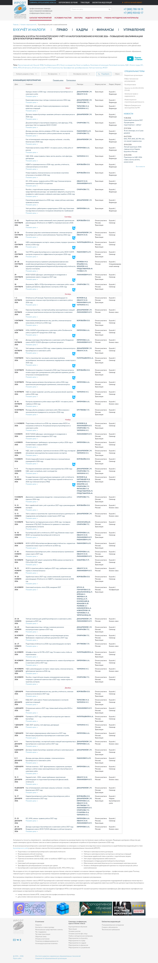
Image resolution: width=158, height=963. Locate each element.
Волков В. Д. (82, 298)
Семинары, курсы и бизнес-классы (42, 2)
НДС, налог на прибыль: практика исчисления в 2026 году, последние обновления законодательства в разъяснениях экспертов (50, 452)
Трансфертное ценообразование (75, 68)
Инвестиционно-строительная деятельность (134, 101)
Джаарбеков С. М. (84, 92)
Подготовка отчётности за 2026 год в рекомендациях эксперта (48, 644)
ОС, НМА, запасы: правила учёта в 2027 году (41, 818)
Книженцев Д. (83, 601)
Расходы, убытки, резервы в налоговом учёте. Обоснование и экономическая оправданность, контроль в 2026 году (47, 411)
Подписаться (71, 80)
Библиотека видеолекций (102, 2)
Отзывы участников (42, 939)
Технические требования (111, 929)
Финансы (105, 29)
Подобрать (105, 74)
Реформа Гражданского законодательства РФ (132, 106)
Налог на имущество (68, 65)
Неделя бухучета (93, 18)
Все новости (140, 166)
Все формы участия (80, 74)
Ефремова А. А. (83, 148)
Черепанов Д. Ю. (84, 615)
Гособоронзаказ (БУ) (52, 65)
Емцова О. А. (82, 264)
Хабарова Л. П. (83, 560)
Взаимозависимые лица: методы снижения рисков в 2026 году (48, 100)
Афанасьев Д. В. (84, 522)
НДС (127, 65)
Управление (134, 29)
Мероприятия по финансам (78, 945)
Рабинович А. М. (84, 131)
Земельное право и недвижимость (131, 95)
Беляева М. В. (82, 262)
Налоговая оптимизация (99, 65)
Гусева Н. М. (82, 271)
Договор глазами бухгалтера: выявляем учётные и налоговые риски (50, 750)
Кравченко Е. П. (83, 482)
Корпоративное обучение (68, 2)
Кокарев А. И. (82, 266)
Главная (15, 25)
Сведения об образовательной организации (51, 958)
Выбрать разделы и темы (25, 74)
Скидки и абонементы (110, 927)
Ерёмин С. (81, 594)
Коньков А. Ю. (83, 603)
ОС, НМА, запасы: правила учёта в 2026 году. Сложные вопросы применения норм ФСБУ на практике (48, 182)
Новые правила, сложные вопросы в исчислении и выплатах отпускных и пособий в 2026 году (47, 174)
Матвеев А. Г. (82, 606)
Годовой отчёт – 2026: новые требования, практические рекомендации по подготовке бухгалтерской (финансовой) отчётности (47, 779)
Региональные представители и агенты (49, 929)
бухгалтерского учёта (20, 848)
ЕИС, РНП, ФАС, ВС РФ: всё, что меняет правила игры (134, 140)
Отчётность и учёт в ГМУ (41, 68)
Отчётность (26, 68)
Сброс (117, 74)
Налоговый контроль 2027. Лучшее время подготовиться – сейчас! (133, 122)
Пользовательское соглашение (113, 925)
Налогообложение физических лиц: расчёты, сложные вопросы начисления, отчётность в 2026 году (48, 321)
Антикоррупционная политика (46, 943)
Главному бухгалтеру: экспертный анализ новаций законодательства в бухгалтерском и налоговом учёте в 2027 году (51, 742)
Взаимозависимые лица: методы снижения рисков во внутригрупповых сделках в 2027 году (45, 628)
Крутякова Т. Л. (83, 410)
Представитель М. (85, 491)
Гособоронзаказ (130, 84)
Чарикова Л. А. (83, 613)
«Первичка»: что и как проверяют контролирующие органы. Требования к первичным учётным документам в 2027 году (47, 636)
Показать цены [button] (31, 96)
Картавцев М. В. (83, 479)
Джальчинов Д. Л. (84, 592)
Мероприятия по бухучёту (78, 938)
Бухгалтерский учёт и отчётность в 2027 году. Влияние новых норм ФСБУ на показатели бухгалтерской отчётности (50, 534)
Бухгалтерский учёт (25, 65)
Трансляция (85, 2)
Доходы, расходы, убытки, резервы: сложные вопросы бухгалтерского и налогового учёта (45, 759)
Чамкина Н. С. (83, 108)
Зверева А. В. (82, 596)
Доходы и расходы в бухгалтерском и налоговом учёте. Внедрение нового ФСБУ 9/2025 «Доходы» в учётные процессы (50, 341)
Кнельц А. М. (82, 599)
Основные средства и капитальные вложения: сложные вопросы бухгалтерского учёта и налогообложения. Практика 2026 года (49, 233)
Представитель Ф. (85, 269)
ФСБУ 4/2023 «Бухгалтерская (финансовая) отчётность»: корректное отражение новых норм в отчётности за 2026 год (50, 544)
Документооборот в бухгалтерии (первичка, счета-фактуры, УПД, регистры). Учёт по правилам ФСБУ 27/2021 (49, 124)
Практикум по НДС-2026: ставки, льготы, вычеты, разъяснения (133, 159)
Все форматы (52, 74)
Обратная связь (40, 936)
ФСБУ (105, 68)
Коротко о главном (138, 58)
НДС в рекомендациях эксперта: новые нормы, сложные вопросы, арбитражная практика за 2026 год (49, 670)
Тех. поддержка (40, 932)
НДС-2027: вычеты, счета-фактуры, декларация (42, 725)
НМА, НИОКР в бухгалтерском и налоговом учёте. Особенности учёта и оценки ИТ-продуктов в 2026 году (49, 331)
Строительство (57, 68)
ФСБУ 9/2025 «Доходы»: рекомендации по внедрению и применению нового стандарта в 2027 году (46, 276)
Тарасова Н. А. (83, 106)
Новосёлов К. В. (83, 610)
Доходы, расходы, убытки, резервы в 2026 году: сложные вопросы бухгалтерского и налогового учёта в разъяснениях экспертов (49, 132)
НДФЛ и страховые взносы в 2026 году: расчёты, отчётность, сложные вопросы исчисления (47, 165)
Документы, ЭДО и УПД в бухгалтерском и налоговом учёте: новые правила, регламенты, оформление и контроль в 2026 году (50, 285)
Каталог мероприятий (40, 18)
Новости (128, 114)
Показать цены (58, 80)
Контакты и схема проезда (44, 927)
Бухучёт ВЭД (39, 65)
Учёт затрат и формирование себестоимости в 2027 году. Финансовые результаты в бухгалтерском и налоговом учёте (47, 734)
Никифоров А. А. (84, 608)
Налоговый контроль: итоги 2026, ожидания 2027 (43, 587)
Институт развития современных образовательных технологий (58, 956)
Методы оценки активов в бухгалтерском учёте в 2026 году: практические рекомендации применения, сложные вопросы (48, 383)
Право (62, 29)
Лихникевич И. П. (84, 183)
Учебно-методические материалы (121, 18)
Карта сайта (17, 958)
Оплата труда (135, 65)
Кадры (82, 29)
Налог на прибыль (83, 65)
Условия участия (62, 18)
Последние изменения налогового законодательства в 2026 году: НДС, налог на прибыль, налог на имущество (49, 470)
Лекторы (78, 18)
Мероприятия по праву (76, 940)
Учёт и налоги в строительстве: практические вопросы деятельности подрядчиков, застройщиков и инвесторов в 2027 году (50, 515)
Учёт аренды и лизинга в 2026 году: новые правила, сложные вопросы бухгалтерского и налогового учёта (51, 349)
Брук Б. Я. (80, 587)
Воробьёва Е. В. (83, 164)
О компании (39, 922)
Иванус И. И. (82, 94)
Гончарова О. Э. (83, 590)
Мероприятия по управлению (79, 947)
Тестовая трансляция (42, 934)
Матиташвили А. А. (85, 242)
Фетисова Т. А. (83, 489)
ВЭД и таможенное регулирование (131, 80)
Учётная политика (95, 68)
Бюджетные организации (133, 75)
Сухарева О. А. (83, 812)
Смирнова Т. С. (83, 102)
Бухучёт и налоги (29, 29)
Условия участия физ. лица (77, 934)
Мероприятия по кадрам (77, 943)
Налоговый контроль (117, 65)
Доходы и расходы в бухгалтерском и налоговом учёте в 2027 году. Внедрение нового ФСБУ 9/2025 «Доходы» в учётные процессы (49, 828)
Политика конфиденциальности (46, 941)
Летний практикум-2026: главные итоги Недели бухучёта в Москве (133, 149)
